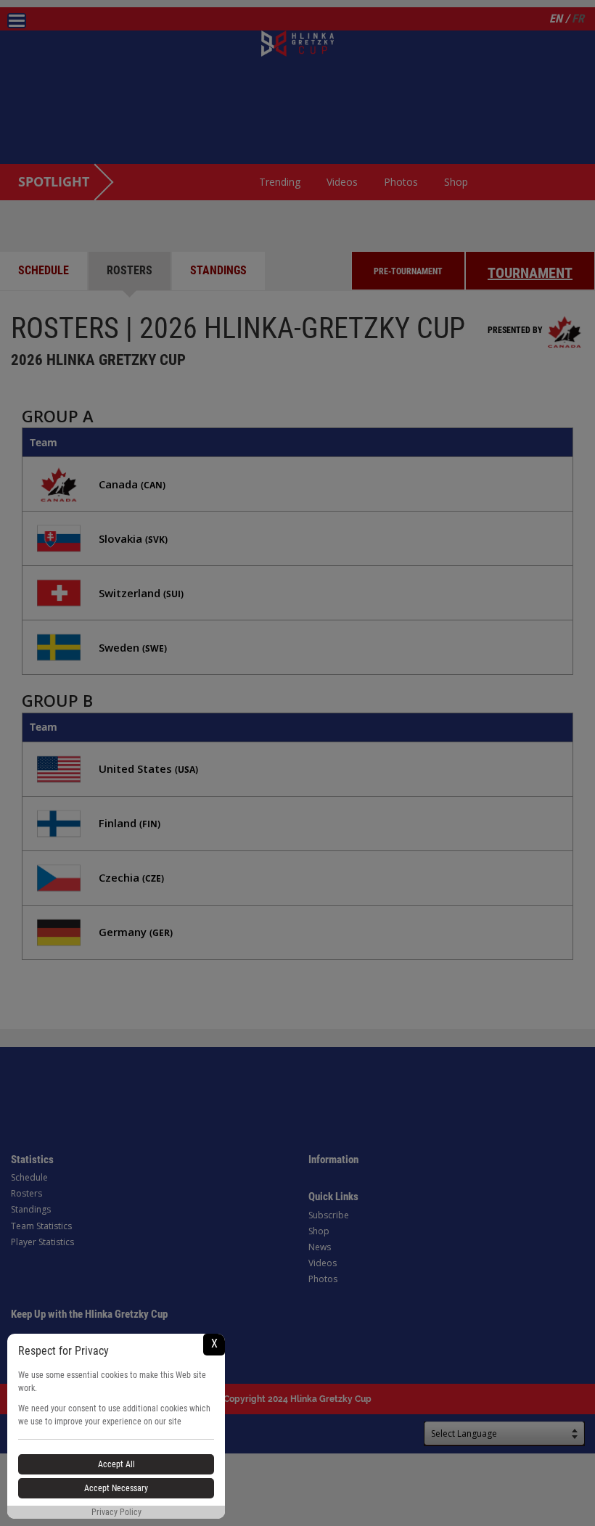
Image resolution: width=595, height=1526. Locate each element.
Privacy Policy (116, 1512)
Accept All (116, 1464)
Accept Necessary (116, 1488)
